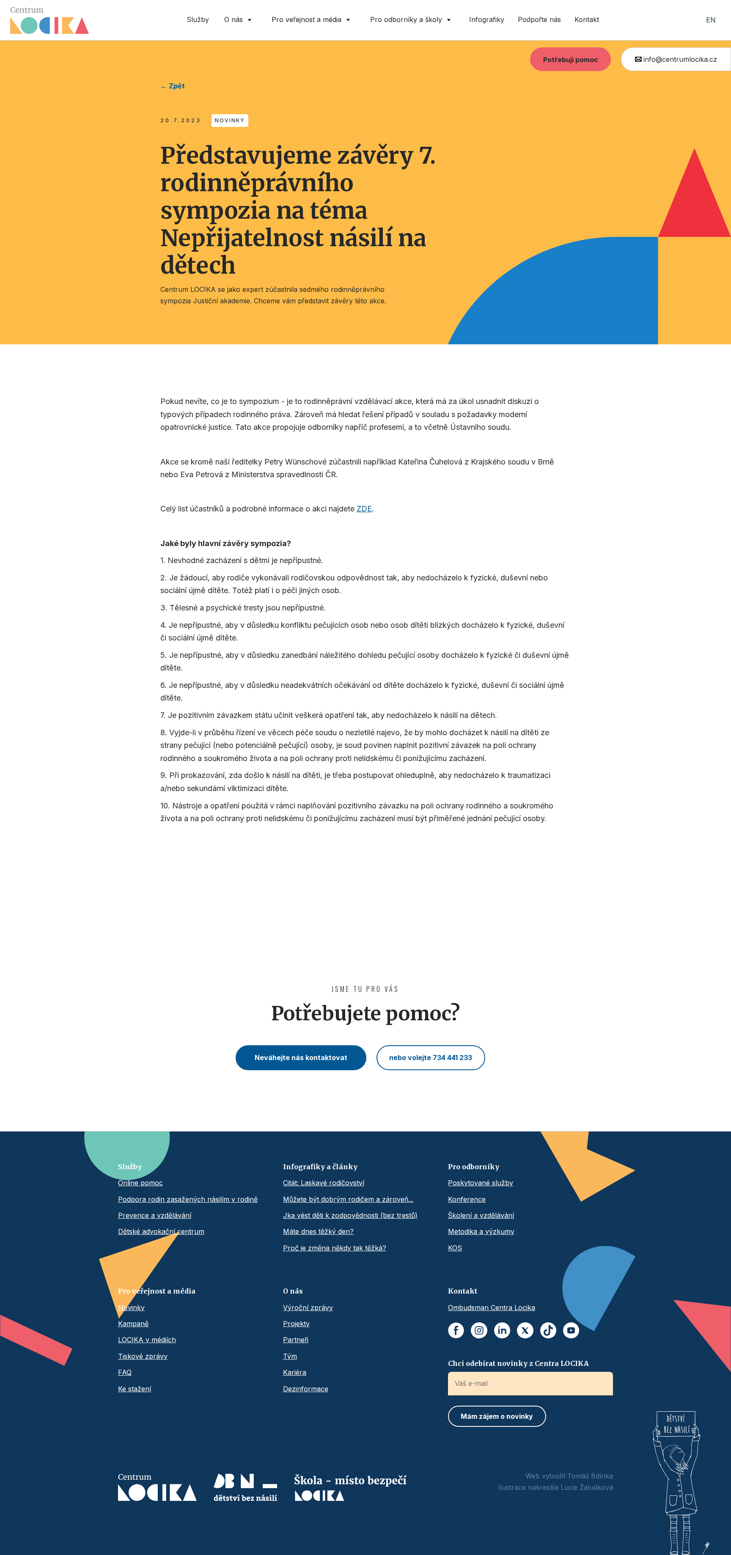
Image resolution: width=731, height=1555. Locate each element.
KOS (455, 1248)
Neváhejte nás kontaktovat (301, 1057)
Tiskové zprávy (143, 1356)
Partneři (295, 1339)
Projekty (296, 1323)
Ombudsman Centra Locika (491, 1307)
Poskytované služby (480, 1183)
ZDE (364, 508)
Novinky (131, 1307)
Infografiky (486, 19)
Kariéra (294, 1372)
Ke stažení (134, 1389)
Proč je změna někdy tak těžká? (334, 1248)
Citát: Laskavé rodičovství (323, 1183)
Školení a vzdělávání (481, 1215)
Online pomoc (140, 1183)
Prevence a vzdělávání (154, 1215)
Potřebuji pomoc (570, 59)
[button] (239, 20)
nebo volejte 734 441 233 (430, 1057)
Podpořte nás (539, 19)
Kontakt (586, 19)
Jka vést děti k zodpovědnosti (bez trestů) (350, 1215)
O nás (293, 1291)
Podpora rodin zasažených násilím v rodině (188, 1199)
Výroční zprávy (308, 1307)
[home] (49, 20)
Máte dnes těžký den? (318, 1231)
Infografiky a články (320, 1166)
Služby (198, 19)
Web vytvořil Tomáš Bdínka (569, 1476)
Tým (290, 1356)
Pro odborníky (473, 1166)
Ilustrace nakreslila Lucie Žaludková (555, 1487)
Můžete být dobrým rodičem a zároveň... (348, 1199)
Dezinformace (305, 1389)
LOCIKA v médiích (147, 1339)
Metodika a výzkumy (481, 1231)
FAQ (125, 1372)
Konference (467, 1199)
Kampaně (133, 1323)
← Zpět (172, 86)
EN (711, 20)
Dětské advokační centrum (161, 1231)
